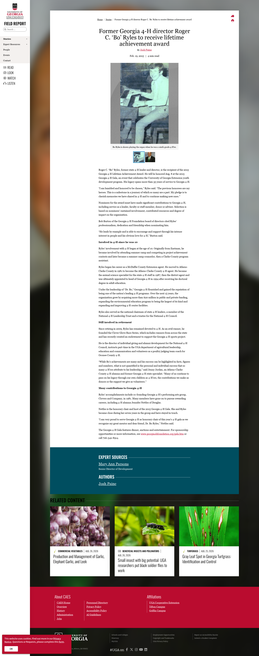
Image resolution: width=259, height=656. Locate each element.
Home (100, 19)
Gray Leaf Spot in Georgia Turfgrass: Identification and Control (206, 559)
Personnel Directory (97, 602)
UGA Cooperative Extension (164, 602)
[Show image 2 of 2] (150, 157)
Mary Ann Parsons (114, 464)
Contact (7, 60)
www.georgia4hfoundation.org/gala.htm (162, 433)
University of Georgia (75, 638)
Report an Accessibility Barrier (206, 635)
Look (10, 72)
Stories (7, 39)
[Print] (232, 20)
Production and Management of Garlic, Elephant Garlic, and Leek (78, 559)
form (61, 641)
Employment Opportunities (164, 635)
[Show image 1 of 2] (139, 157)
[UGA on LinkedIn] (146, 650)
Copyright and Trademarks (163, 638)
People (6, 49)
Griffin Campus (157, 610)
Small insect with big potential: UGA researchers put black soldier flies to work (142, 565)
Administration (65, 614)
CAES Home (63, 602)
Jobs (59, 618)
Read (10, 67)
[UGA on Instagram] (136, 650)
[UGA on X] (132, 650)
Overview (62, 606)
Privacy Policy (93, 606)
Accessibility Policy (96, 610)
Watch (11, 78)
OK (11, 648)
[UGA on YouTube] (141, 650)
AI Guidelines (93, 614)
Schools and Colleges (120, 635)
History (61, 610)
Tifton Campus (157, 606)
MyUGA (115, 641)
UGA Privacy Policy (160, 641)
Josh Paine (146, 49)
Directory (115, 638)
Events (6, 55)
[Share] (232, 16)
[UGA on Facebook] (127, 650)
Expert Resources (11, 44)
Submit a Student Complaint (205, 638)
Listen (11, 83)
